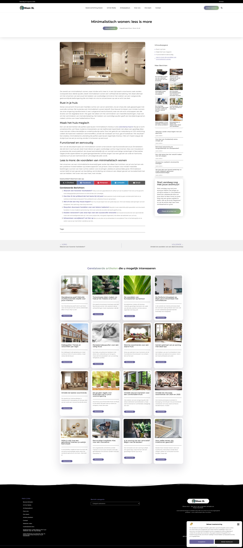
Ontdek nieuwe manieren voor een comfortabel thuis (136, 393)
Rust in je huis (161, 49)
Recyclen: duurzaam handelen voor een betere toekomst (86, 207)
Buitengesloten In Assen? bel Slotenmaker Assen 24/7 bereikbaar (175, 124)
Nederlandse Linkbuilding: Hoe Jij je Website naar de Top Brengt (34, 530)
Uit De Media (111, 8)
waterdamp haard (125, 127)
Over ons (137, 8)
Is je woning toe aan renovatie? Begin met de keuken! (137, 441)
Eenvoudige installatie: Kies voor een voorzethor (104, 441)
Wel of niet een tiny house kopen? (77, 202)
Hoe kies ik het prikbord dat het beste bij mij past (83, 196)
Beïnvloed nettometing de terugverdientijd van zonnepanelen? (167, 147)
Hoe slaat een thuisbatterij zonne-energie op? (166, 139)
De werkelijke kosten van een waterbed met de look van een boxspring (161, 78)
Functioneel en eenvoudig (165, 54)
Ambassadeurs (125, 8)
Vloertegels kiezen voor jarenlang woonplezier (160, 93)
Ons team (148, 8)
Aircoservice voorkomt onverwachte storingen (167, 162)
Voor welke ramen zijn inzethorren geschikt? (164, 441)
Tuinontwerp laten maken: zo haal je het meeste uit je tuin (105, 298)
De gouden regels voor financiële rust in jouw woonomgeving (102, 394)
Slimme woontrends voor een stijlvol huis (136, 346)
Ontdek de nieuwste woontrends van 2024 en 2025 (167, 393)
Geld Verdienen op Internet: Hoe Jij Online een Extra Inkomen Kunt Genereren (34, 534)
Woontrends (110, 28)
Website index (27, 523)
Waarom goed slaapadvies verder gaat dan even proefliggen (175, 78)
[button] (238, 524)
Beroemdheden (28, 502)
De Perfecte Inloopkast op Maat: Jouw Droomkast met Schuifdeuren (166, 298)
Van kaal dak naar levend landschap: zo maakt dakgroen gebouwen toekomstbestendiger (168, 171)
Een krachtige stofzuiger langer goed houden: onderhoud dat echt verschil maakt (161, 108)
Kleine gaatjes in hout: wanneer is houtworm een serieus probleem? (161, 123)
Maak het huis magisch (164, 52)
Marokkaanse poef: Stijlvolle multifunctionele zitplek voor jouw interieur (73, 298)
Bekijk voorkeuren (227, 542)
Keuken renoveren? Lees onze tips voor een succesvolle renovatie (90, 213)
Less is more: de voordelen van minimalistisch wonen (166, 58)
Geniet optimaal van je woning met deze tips (168, 346)
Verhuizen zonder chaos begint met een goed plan (168, 132)
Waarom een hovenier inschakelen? (78, 191)
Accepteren (201, 542)
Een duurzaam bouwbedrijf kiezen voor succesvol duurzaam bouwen (175, 93)
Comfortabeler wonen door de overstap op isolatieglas (176, 107)
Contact (158, 8)
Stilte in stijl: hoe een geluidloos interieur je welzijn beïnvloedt (73, 442)
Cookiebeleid (213, 546)
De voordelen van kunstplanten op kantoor (134, 298)
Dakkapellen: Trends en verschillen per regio (71, 346)
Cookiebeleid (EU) (28, 526)
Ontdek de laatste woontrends (74, 393)
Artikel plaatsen (28, 517)
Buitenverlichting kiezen (94, 8)
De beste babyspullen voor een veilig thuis (106, 346)
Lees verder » (159, 135)
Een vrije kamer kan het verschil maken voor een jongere (168, 155)
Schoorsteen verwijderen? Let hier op (78, 218)
